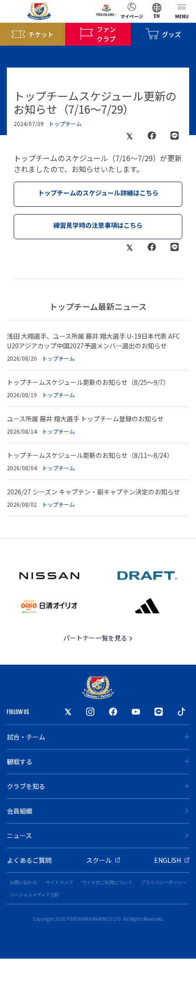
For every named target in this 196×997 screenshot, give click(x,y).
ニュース (19, 835)
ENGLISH (167, 860)
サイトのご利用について (107, 882)
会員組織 (19, 810)
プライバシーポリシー (163, 882)
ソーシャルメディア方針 (34, 894)
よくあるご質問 (29, 860)
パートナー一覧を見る (96, 637)
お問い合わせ (23, 882)
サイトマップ (59, 882)
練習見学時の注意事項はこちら (98, 225)
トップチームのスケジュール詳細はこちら (98, 192)
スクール (99, 860)
